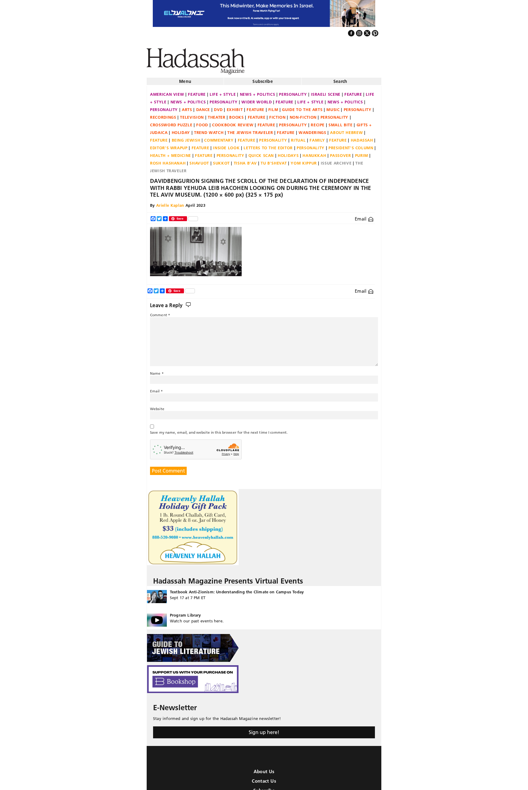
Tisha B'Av (245, 160)
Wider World (256, 99)
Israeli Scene (325, 91)
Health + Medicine (170, 152)
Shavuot (199, 160)
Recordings (163, 114)
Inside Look (226, 145)
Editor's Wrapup (169, 145)
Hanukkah (314, 152)
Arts (187, 107)
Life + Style (223, 91)
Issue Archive (336, 160)
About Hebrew (346, 130)
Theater (217, 114)
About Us (264, 769)
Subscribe (262, 79)
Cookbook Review (233, 122)
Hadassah (362, 137)
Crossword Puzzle (171, 122)
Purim (361, 152)
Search (340, 79)
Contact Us (264, 778)
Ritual (298, 137)
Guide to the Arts (302, 107)
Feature (197, 91)
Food (202, 122)
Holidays (288, 152)
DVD (218, 107)
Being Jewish (186, 137)
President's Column (350, 145)
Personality (293, 91)
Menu (185, 79)
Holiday (181, 130)
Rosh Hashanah (167, 160)
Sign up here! (264, 730)
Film (273, 107)
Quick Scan (261, 152)
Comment (160, 312)
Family (317, 137)
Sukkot (221, 160)
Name (157, 371)
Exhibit (235, 107)
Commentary (219, 137)
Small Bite (340, 122)
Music (332, 107)
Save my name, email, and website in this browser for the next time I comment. (219, 430)
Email (361, 216)
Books (236, 114)
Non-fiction (303, 114)
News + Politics (257, 91)
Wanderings (312, 130)
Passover (340, 152)
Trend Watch (208, 130)
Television (192, 114)
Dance (203, 107)
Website (157, 406)
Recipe (317, 122)
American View (167, 91)
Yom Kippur (304, 160)
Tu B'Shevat (274, 160)
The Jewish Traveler (250, 130)
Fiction (277, 114)
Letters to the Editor (268, 145)
